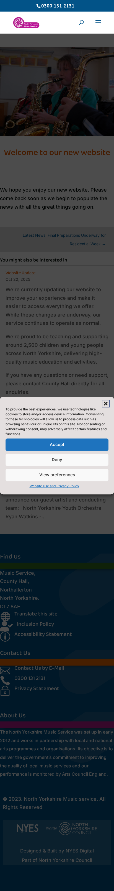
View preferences (57, 474)
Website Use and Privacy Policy (54, 486)
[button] (105, 403)
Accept (57, 444)
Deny (57, 459)
